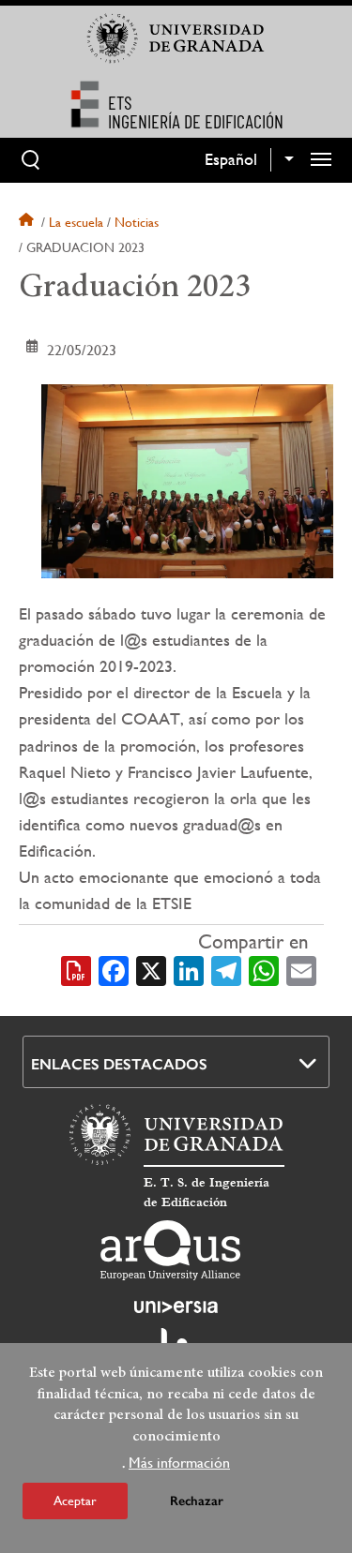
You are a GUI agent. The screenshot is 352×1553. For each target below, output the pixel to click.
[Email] (301, 969)
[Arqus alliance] (170, 1250)
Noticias (137, 222)
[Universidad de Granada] (176, 38)
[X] (151, 969)
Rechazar (196, 1501)
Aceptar (75, 1500)
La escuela (76, 222)
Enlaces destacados (119, 1064)
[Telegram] (226, 969)
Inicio (28, 222)
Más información (179, 1462)
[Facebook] (114, 969)
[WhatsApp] (264, 969)
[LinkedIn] (189, 969)
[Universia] (176, 1306)
